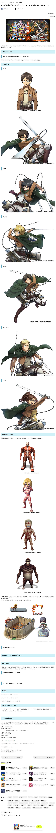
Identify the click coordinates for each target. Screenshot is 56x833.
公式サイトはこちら (28, 713)
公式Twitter (28, 650)
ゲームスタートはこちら (28, 659)
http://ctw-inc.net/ (10, 740)
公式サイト (28, 676)
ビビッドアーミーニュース (7, 2)
